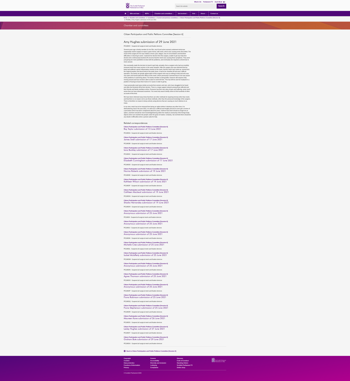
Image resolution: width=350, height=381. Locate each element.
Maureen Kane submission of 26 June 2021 (144, 318)
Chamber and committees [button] (163, 13)
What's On (198, 2)
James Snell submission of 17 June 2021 (143, 140)
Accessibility (154, 360)
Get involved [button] (182, 13)
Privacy (126, 367)
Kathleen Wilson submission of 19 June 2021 (145, 182)
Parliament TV (208, 2)
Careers (153, 358)
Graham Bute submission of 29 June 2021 (144, 339)
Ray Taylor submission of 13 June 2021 (142, 129)
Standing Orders (182, 363)
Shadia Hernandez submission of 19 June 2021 (146, 203)
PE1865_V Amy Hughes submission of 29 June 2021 (141, 19)
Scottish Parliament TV (185, 365)
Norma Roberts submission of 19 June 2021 (145, 171)
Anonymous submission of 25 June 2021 (143, 213)
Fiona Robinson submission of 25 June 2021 (145, 297)
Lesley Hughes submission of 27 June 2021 (144, 329)
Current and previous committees (167, 17)
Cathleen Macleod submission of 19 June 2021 (146, 192)
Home (125, 17)
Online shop (181, 367)
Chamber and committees (137, 17)
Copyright (127, 358)
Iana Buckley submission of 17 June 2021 (143, 150)
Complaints (154, 367)
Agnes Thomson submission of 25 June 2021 (145, 276)
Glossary (180, 358)
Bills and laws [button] (135, 13)
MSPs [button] (147, 13)
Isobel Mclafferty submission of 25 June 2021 (145, 255)
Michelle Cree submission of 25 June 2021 (144, 245)
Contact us (214, 13)
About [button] (203, 13)
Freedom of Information (132, 365)
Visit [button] (193, 13)
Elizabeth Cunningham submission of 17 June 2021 (148, 161)
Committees (151, 17)
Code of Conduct (183, 360)
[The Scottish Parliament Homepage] (125, 13)
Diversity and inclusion (158, 363)
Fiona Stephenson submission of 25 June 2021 (146, 308)
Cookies (127, 360)
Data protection (129, 363)
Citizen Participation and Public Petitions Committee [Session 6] (200, 17)
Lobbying (153, 365)
